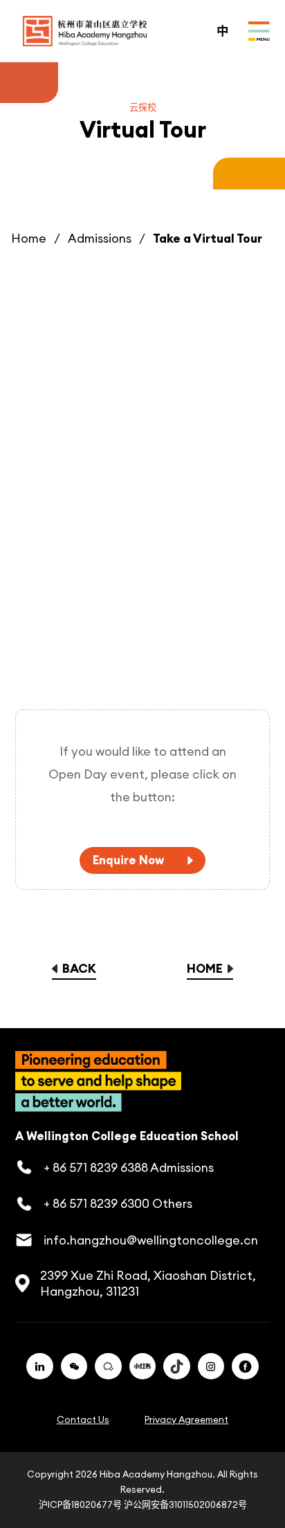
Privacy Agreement (186, 1420)
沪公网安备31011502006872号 (185, 1505)
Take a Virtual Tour (207, 238)
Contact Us (83, 1420)
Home (28, 238)
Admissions (99, 238)
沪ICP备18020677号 (80, 1505)
